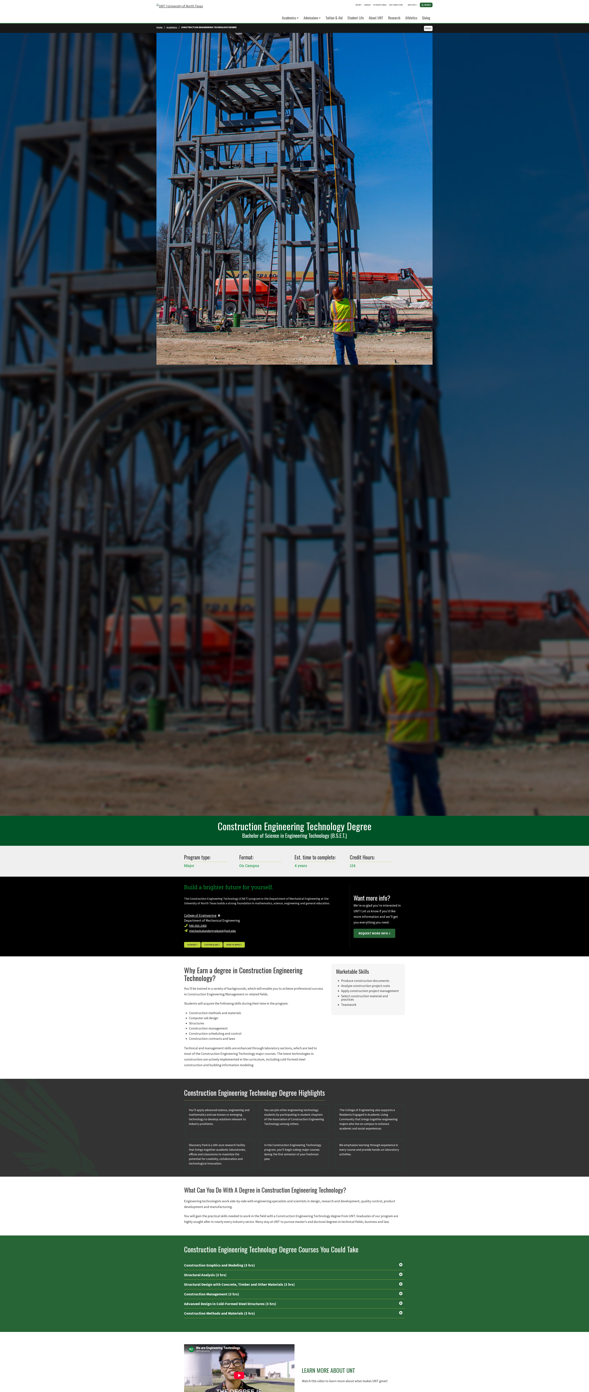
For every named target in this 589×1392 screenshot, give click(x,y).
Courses (191, 944)
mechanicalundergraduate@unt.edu (212, 931)
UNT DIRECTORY (396, 5)
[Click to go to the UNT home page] (179, 12)
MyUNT (359, 5)
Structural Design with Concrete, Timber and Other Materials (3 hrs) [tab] (239, 1284)
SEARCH (427, 5)
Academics (289, 17)
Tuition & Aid (211, 944)
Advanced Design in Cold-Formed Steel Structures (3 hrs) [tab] (230, 1303)
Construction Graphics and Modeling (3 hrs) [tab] (219, 1265)
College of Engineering (200, 915)
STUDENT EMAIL (380, 5)
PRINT (428, 28)
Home (159, 27)
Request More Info (373, 933)
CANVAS (367, 5)
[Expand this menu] (417, 4)
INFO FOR (412, 5)
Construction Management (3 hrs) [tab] (211, 1294)
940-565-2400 (198, 925)
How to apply (233, 944)
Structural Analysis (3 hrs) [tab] (205, 1274)
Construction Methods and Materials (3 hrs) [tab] (219, 1313)
